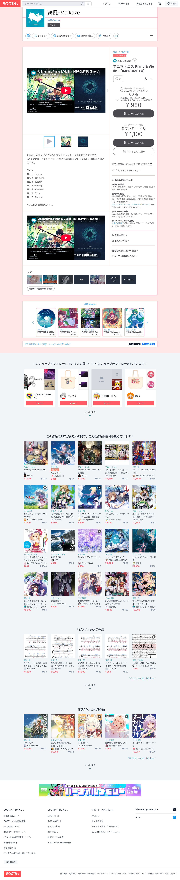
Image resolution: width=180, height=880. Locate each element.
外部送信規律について (137, 874)
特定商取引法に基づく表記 (124, 250)
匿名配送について (12, 826)
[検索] (82, 4)
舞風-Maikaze (90, 304)
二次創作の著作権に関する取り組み (19, 853)
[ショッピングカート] (159, 3)
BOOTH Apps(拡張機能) (15, 821)
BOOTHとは (123, 4)
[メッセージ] (116, 36)
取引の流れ (120, 235)
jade (137, 395)
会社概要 (63, 874)
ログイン (107, 4)
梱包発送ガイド (11, 842)
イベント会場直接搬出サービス (18, 837)
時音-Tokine (54, 20)
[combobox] (53, 3)
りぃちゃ (72, 395)
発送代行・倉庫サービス (15, 832)
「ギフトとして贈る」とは (127, 170)
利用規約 (72, 874)
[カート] (134, 60)
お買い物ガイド (55, 821)
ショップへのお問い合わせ (124, 256)
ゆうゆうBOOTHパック (140, 204)
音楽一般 (125, 51)
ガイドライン (102, 874)
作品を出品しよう (144, 4)
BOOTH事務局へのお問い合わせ (106, 832)
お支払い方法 (121, 240)
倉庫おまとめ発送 (56, 837)
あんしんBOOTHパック (121, 204)
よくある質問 (98, 821)
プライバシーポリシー (118, 874)
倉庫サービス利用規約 (86, 874)
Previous (24, 90)
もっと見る (90, 412)
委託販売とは (10, 848)
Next (107, 90)
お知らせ (96, 815)
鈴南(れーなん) (109, 395)
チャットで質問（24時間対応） (106, 826)
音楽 (115, 51)
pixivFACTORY (118, 223)
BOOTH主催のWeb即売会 (59, 842)
